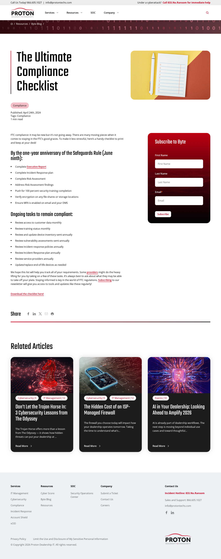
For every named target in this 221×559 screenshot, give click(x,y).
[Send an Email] (46, 314)
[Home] (23, 12)
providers (92, 272)
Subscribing (105, 280)
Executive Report (36, 166)
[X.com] (40, 314)
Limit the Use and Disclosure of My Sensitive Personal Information (70, 539)
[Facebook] (28, 314)
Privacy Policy (18, 539)
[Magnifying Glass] (207, 12)
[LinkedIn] (34, 314)
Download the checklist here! (27, 294)
